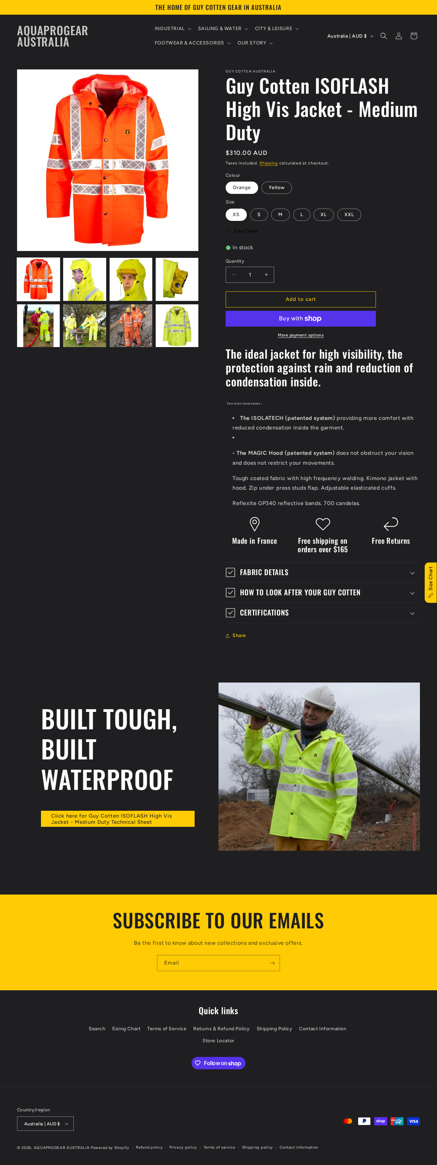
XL (324, 214)
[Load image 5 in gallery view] (38, 325)
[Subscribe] (272, 963)
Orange (242, 187)
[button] (172, 29)
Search (97, 1029)
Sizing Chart (126, 1029)
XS (236, 214)
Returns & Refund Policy (221, 1029)
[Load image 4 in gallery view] (177, 279)
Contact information (299, 1147)
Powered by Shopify (110, 1148)
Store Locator (218, 1041)
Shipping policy (257, 1147)
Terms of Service (167, 1029)
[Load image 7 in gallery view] (131, 325)
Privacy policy (183, 1147)
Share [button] (239, 635)
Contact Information (322, 1029)
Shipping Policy (275, 1029)
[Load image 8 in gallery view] (177, 325)
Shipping (268, 163)
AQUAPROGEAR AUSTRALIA (62, 1148)
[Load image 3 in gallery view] (131, 279)
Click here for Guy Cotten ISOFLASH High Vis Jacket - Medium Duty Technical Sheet (111, 819)
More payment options (301, 335)
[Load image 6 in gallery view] (84, 325)
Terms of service (219, 1147)
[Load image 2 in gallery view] (84, 279)
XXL (349, 214)
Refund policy (149, 1147)
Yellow (277, 187)
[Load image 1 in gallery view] (38, 279)
